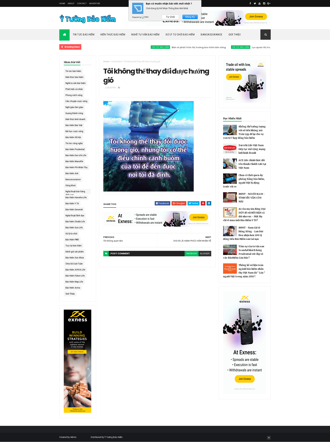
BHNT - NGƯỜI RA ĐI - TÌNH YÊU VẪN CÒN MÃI (252, 198)
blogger (205, 253)
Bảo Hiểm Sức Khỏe (74, 258)
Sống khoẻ (70, 185)
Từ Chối (170, 16)
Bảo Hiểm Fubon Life (75, 276)
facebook (191, 253)
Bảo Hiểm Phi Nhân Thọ (76, 167)
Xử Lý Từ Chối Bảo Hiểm (180, 34)
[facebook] (250, 3)
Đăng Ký (190, 16)
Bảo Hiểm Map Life (74, 282)
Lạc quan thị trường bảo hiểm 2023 (262, 47)
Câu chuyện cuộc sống (76, 101)
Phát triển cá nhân (74, 89)
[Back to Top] (269, 438)
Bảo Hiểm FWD (72, 239)
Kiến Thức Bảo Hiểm (113, 34)
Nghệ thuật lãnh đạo (74, 215)
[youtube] (259, 3)
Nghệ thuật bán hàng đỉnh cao (75, 192)
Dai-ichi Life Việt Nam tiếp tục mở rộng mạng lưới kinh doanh (252, 149)
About (71, 3)
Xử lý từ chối (71, 233)
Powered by (137, 17)
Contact (82, 3)
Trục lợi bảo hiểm (73, 245)
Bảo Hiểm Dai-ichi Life (75, 155)
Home (62, 3)
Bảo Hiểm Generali (74, 209)
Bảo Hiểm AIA (71, 173)
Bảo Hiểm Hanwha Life (76, 197)
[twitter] (255, 3)
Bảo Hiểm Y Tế (72, 203)
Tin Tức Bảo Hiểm (83, 34)
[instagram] (264, 3)
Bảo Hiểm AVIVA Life (75, 270)
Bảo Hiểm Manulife (74, 161)
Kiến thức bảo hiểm (74, 77)
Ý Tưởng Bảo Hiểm (113, 437)
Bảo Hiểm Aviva (72, 288)
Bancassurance (211, 34)
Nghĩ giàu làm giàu (74, 107)
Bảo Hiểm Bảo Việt (73, 125)
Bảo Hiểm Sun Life (74, 227)
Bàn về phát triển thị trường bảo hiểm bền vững (188, 47)
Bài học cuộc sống (74, 131)
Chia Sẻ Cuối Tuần (74, 264)
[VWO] (145, 17)
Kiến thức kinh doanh (75, 119)
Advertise (94, 3)
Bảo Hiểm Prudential (75, 149)
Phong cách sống (73, 95)
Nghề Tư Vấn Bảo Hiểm (145, 34)
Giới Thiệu (235, 34)
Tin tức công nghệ (73, 143)
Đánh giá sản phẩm (74, 251)
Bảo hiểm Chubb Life (75, 221)
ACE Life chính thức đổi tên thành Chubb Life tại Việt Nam (252, 164)
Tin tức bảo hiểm (150, 47)
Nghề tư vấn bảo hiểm (75, 83)
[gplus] (269, 3)
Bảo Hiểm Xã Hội (73, 137)
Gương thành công (74, 113)
